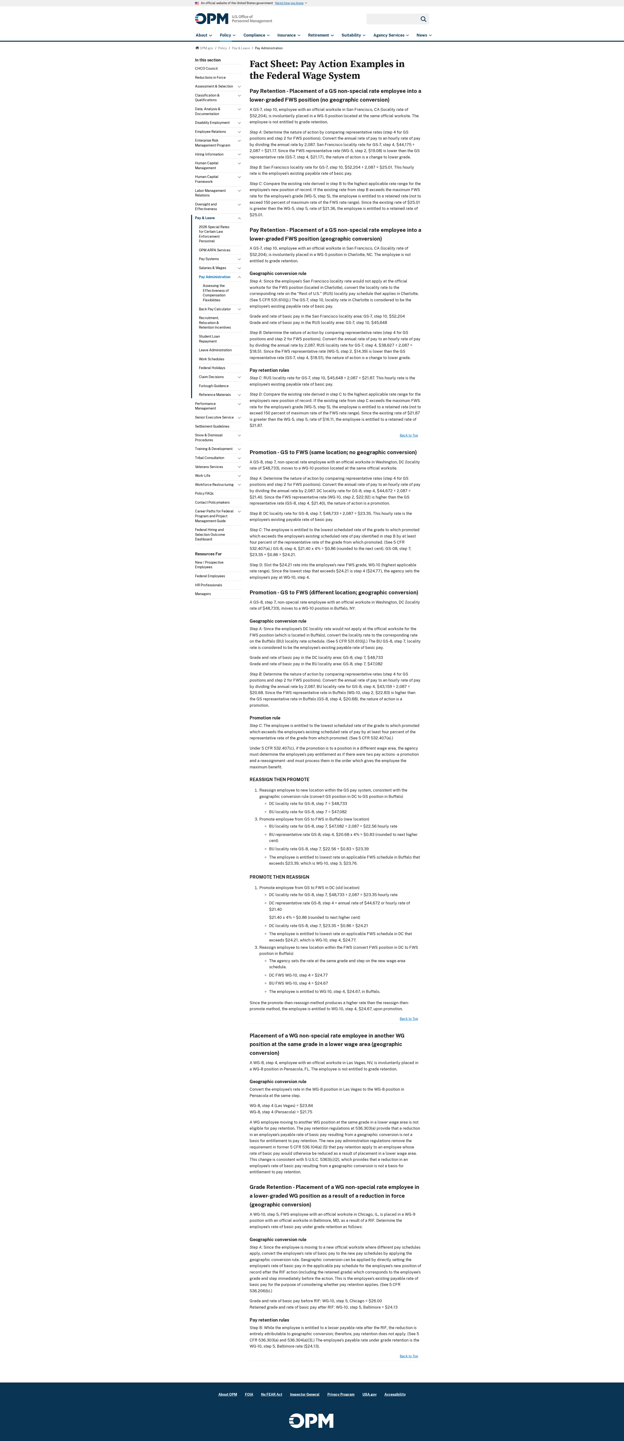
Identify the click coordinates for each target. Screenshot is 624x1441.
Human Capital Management (206, 165)
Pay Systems (209, 259)
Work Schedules (211, 359)
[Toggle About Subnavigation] (210, 35)
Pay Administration (214, 277)
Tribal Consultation (209, 458)
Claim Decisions (211, 377)
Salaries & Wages (212, 268)
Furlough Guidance (214, 386)
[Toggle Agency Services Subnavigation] (407, 35)
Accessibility (395, 1394)
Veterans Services (209, 467)
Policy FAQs (204, 493)
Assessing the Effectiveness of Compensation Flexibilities (216, 293)
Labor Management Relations (210, 193)
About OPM (227, 1394)
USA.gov (369, 1394)
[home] (233, 21)
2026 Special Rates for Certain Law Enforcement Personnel (214, 234)
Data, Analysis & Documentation (207, 111)
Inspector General (305, 1394)
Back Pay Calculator (215, 309)
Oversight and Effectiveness (206, 206)
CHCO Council (206, 68)
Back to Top (409, 435)
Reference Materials (215, 395)
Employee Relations (210, 132)
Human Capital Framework (206, 179)
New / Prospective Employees (209, 564)
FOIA (249, 1394)
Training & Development (214, 449)
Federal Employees (210, 576)
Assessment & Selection (214, 86)
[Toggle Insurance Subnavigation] (299, 35)
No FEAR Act (271, 1394)
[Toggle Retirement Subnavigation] (332, 35)
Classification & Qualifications (207, 97)
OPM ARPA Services (214, 250)
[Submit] (423, 19)
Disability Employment (212, 123)
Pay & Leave (205, 218)
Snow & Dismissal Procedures (209, 437)
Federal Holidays (212, 368)
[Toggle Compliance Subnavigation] (268, 35)
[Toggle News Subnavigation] (430, 35)
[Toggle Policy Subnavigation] (234, 35)
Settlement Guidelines (212, 426)
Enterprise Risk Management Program (212, 142)
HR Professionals (208, 585)
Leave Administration (215, 350)
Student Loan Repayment (209, 338)
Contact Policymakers (212, 502)
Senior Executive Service (214, 417)
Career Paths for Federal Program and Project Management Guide (214, 516)
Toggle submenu (240, 88)
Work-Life (202, 476)
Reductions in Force (210, 77)
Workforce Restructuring (214, 485)
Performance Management (205, 406)
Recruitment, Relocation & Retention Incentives (215, 322)
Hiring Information (209, 154)
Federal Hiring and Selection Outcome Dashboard (210, 534)
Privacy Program (341, 1394)
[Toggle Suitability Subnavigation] (364, 35)
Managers (203, 594)
